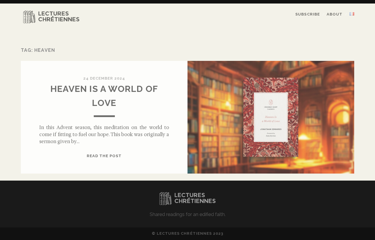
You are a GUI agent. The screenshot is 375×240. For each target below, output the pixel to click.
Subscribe (307, 14)
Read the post (104, 156)
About (334, 14)
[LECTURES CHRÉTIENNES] (51, 22)
